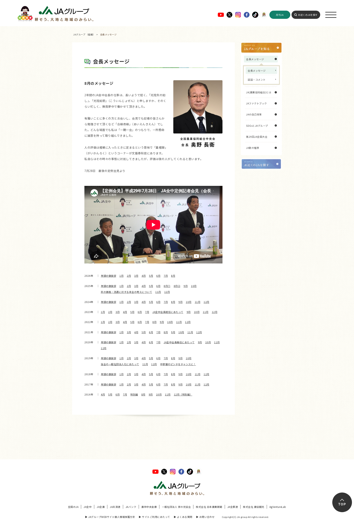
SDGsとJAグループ (257, 125)
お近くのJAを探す (308, 14)
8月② (177, 286)
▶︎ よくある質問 (183, 517)
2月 (129, 275)
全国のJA (73, 506)
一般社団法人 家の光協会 (176, 506)
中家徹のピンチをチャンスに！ (178, 364)
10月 (194, 286)
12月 (167, 292)
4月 (144, 275)
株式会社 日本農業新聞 (209, 506)
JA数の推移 (252, 147)
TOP (342, 504)
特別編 (134, 394)
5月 (151, 275)
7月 (166, 275)
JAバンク (131, 506)
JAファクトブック (256, 103)
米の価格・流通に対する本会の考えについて (126, 292)
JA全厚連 (232, 506)
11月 (158, 292)
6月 (158, 275)
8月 (173, 275)
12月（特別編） (183, 394)
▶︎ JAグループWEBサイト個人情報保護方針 (110, 517)
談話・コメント (257, 79)
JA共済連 (115, 506)
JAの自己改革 (254, 114)
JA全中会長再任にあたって (179, 342)
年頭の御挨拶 (108, 275)
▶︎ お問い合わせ (205, 517)
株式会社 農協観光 (253, 506)
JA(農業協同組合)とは (258, 92)
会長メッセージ (257, 70)
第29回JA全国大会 (256, 136)
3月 (136, 275)
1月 (121, 275)
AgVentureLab (277, 506)
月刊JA (280, 14)
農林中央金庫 (149, 506)
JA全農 (101, 506)
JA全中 (88, 506)
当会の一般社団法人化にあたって (120, 364)
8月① (167, 286)
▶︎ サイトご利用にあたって (154, 517)
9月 (186, 286)
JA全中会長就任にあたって (167, 312)
